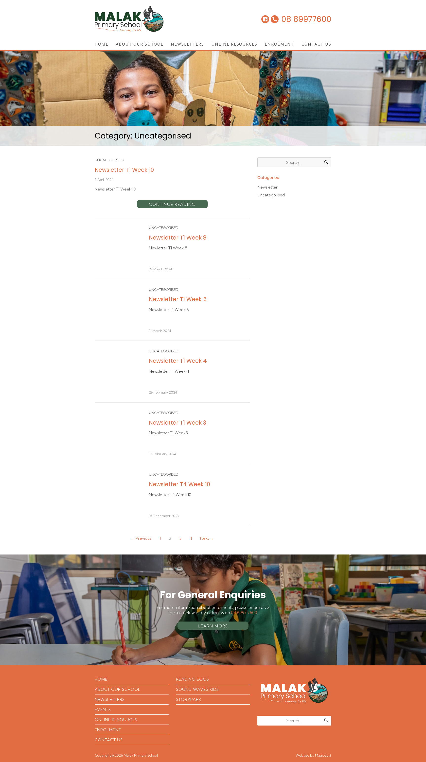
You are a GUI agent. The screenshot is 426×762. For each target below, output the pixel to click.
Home (101, 44)
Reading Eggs (192, 679)
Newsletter (267, 187)
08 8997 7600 (244, 612)
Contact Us (316, 44)
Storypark (188, 699)
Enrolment (279, 44)
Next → (207, 538)
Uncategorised (109, 160)
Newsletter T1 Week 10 (124, 170)
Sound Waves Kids (197, 689)
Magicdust (323, 755)
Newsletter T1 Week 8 (177, 238)
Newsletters (187, 44)
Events (103, 709)
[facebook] (265, 19)
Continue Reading (172, 204)
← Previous (141, 538)
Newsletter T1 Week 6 (178, 299)
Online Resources (234, 44)
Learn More (213, 625)
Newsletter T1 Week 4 (178, 361)
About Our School (139, 44)
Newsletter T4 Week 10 (179, 484)
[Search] (326, 162)
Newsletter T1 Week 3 (177, 423)
